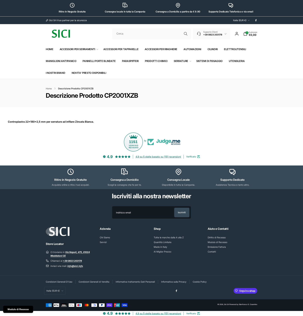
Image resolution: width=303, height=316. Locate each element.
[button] (250, 33)
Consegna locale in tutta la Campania (125, 11)
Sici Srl (226, 304)
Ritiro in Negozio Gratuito (72, 11)
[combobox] (151, 33)
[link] (66, 20)
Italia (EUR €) (240, 20)
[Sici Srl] (57, 235)
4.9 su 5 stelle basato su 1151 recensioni (158, 156)
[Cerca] (185, 34)
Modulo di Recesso (18, 309)
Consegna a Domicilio (124, 179)
